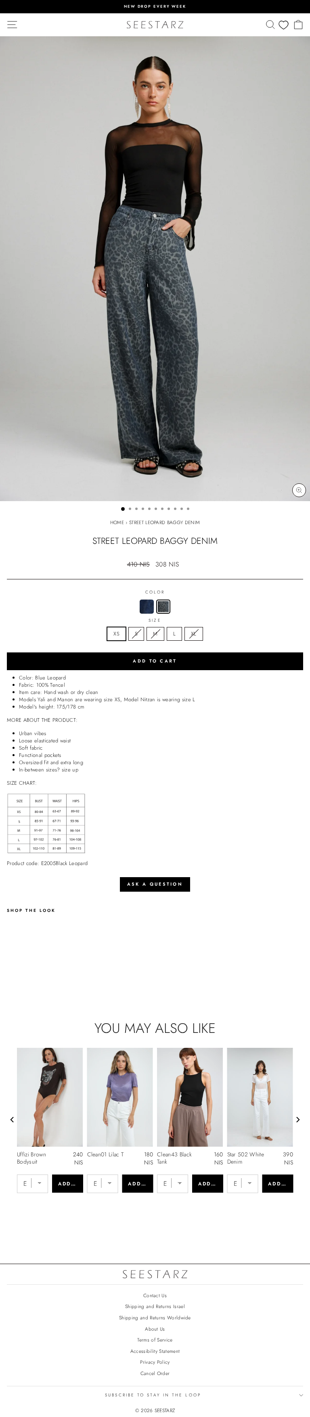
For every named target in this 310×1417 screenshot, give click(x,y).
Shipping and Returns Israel (155, 1306)
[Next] (297, 1119)
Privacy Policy (155, 1361)
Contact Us (155, 1295)
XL (194, 633)
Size (155, 620)
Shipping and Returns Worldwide (155, 1317)
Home (117, 522)
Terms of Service (154, 1339)
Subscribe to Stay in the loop (153, 1395)
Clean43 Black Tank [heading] (174, 1158)
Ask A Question (155, 884)
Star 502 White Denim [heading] (245, 1158)
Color (155, 592)
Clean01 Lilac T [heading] (105, 1154)
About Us (155, 1328)
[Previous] (12, 1119)
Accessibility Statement (155, 1351)
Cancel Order (155, 1373)
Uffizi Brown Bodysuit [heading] (31, 1158)
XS (116, 633)
